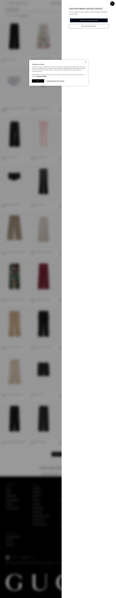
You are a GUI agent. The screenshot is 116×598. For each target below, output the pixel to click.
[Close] (112, 3)
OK (38, 80)
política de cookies (42, 76)
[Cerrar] (86, 62)
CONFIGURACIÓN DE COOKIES (55, 81)
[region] (58, 73)
